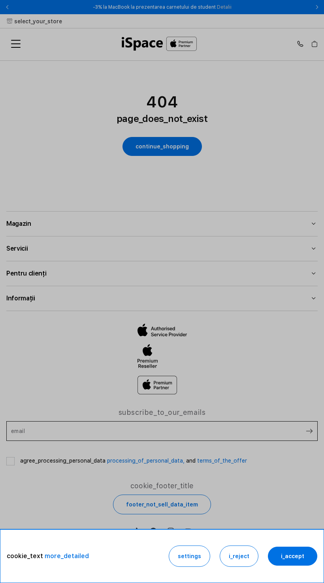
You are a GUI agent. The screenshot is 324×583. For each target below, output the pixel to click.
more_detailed (67, 556)
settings (189, 556)
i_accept (292, 556)
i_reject (239, 556)
